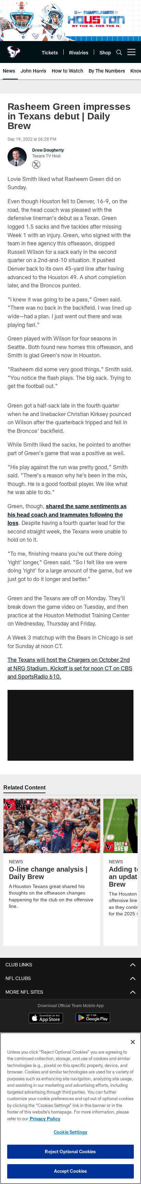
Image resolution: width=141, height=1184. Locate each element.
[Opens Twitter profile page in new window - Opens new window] (36, 155)
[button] (70, 715)
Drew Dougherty (48, 140)
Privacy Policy (45, 1118)
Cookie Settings (70, 1132)
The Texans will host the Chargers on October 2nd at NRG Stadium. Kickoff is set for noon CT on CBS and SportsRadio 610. (70, 658)
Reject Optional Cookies (70, 1151)
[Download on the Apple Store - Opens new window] (46, 1009)
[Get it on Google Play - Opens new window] (93, 1011)
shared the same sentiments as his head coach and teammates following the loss (68, 504)
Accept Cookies (70, 1171)
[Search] (119, 52)
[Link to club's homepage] (13, 49)
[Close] (132, 1042)
